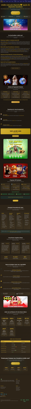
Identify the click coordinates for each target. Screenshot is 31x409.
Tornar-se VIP (15, 200)
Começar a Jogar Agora (15, 68)
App (23, 1)
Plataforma (29, 1)
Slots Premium (17, 383)
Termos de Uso (17, 390)
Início (1, 1)
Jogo (9, 1)
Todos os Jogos (18, 380)
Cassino (7, 1)
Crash (12, 1)
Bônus (18, 1)
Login (26, 1)
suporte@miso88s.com (3, 396)
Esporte (15, 1)
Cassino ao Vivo (18, 381)
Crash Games (17, 382)
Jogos (4, 1)
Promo (21, 1)
